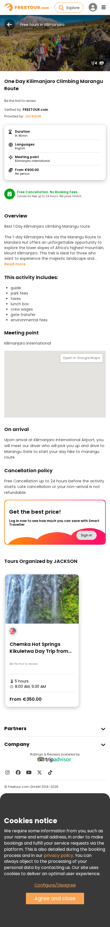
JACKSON (33, 116)
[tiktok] (50, 772)
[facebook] (18, 772)
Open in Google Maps (81, 358)
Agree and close (55, 898)
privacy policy (58, 855)
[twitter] (39, 772)
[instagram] (7, 772)
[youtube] (29, 772)
